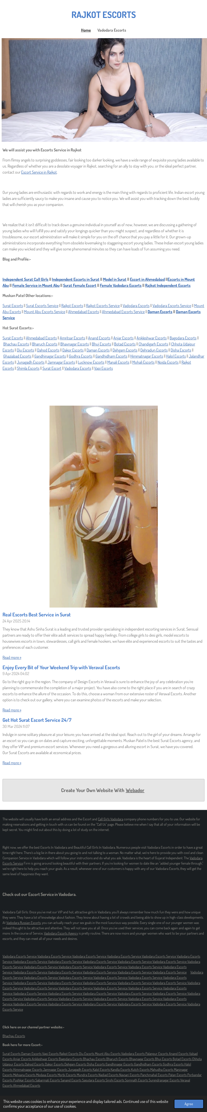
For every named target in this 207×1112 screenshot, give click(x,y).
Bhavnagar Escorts (74, 343)
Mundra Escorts (87, 1075)
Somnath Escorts (137, 1080)
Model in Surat (114, 279)
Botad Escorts (125, 343)
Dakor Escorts (73, 350)
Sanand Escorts (71, 1080)
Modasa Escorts (47, 1075)
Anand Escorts (99, 337)
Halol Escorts (176, 356)
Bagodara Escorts (183, 337)
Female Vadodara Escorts (121, 285)
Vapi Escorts (103, 368)
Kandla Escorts (121, 1069)
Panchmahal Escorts (154, 1075)
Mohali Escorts (143, 362)
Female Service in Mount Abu (36, 285)
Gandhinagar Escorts (50, 356)
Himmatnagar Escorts (146, 356)
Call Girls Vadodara (110, 819)
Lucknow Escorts (91, 362)
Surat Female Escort (79, 285)
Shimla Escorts (28, 368)
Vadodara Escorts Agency (61, 933)
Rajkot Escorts (72, 305)
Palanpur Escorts (157, 1053)
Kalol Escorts (102, 1069)
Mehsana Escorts (24, 1075)
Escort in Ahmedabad (147, 279)
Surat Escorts (13, 305)
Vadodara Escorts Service (171, 305)
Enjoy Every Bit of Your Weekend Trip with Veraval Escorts (61, 667)
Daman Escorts (160, 311)
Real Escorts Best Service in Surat (37, 614)
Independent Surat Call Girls (25, 279)
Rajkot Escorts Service (103, 305)
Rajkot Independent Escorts (168, 285)
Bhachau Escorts (16, 343)
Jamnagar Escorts (61, 362)
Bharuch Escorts (44, 343)
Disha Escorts (181, 350)
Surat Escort (51, 368)
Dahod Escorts (48, 350)
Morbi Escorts (67, 1075)
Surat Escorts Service (42, 305)
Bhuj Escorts (101, 343)
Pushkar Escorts (24, 1080)
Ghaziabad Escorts (17, 356)
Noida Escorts (168, 362)
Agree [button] (189, 1103)
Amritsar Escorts (72, 337)
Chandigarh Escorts (153, 343)
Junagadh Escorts (30, 362)
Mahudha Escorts (162, 1069)
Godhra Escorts (80, 356)
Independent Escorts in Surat (75, 279)
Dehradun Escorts (154, 350)
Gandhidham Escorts (111, 356)
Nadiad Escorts (108, 1075)
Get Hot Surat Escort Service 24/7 (37, 720)
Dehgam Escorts (125, 350)
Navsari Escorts (129, 1075)
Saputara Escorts (94, 1080)
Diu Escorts (25, 350)
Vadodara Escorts (136, 305)
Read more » (12, 657)
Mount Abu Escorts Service (44, 311)
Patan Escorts (177, 1075)
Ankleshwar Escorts (152, 337)
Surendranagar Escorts (164, 1080)
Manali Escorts (118, 362)
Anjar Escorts (123, 337)
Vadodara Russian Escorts (23, 922)
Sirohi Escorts (115, 1080)
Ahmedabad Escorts (83, 311)
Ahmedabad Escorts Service (123, 311)
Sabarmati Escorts (48, 1080)
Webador (135, 790)
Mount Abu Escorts (108, 1053)
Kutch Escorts (140, 1069)
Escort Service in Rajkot (39, 172)
